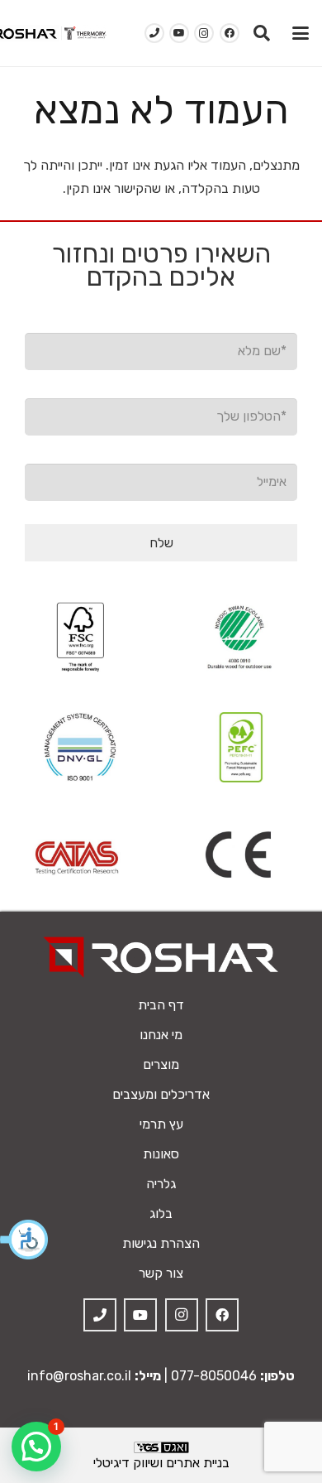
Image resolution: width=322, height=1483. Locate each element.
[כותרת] (99, 1314)
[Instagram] (204, 33)
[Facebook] (229, 33)
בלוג (161, 1213)
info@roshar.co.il (79, 1376)
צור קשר (161, 1273)
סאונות (161, 1154)
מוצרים (161, 1064)
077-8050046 (214, 1376)
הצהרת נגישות (161, 1243)
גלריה (161, 1184)
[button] (25, 1239)
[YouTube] (179, 33)
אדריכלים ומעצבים (161, 1094)
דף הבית (161, 1005)
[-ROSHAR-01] (161, 956)
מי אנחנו (161, 1034)
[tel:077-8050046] (154, 33)
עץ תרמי (161, 1124)
